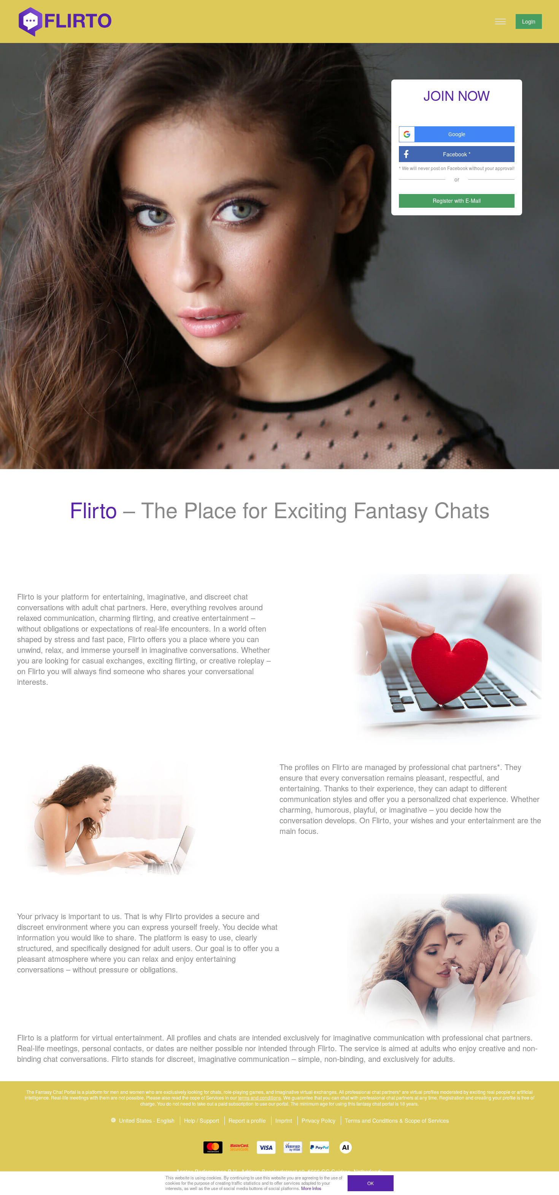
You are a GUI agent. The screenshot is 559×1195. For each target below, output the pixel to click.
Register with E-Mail (457, 200)
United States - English (146, 1120)
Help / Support (201, 1120)
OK (370, 1183)
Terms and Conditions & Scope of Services (397, 1120)
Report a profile (247, 1120)
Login (528, 21)
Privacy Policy (318, 1120)
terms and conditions (259, 1097)
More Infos (311, 1188)
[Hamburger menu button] (500, 21)
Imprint (283, 1120)
